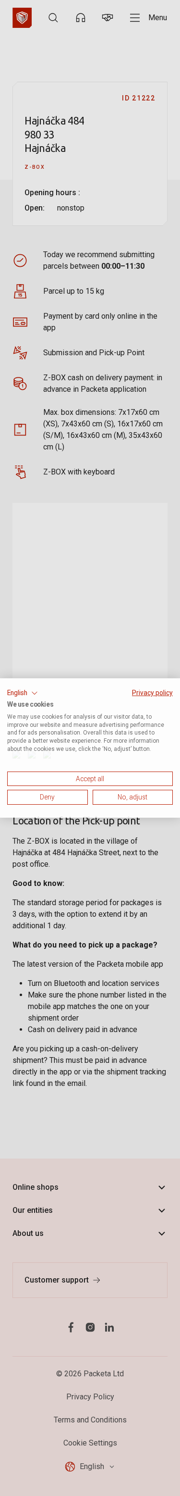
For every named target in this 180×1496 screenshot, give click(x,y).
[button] (22, 693)
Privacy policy (152, 693)
